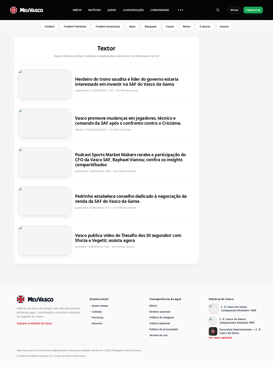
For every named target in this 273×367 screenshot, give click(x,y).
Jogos (112, 10)
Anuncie (97, 323)
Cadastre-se (253, 10)
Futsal (170, 26)
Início (77, 10)
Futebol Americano (108, 26)
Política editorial (159, 323)
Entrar (234, 10)
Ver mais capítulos (220, 337)
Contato (97, 311)
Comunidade (159, 10)
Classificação (133, 10)
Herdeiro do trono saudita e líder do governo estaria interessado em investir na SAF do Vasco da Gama (126, 81)
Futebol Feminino (75, 26)
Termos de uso (158, 335)
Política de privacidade (163, 329)
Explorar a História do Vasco (34, 323)
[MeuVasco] (27, 10)
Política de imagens (161, 317)
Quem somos (100, 305)
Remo (186, 26)
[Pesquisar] (217, 10)
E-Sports (205, 26)
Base (132, 26)
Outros (224, 26)
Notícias (94, 10)
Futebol (49, 26)
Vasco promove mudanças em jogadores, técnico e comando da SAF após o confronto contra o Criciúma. (128, 120)
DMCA (153, 305)
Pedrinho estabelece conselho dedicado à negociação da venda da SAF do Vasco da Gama (131, 198)
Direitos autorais (159, 311)
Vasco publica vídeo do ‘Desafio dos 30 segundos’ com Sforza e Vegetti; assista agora (128, 237)
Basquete (151, 26)
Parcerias (97, 317)
